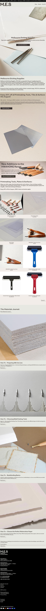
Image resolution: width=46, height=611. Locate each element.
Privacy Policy (3, 594)
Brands (2, 585)
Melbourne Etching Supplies (8, 606)
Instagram (2, 600)
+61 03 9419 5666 (6, 576)
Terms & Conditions (4, 593)
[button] (39, 4)
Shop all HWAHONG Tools (8, 176)
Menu (36, 4)
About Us (2, 586)
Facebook (2, 599)
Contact (2, 587)
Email (1, 601)
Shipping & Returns (4, 592)
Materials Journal (4, 583)
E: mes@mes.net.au (4, 577)
